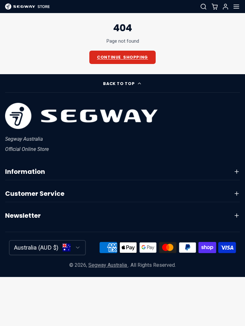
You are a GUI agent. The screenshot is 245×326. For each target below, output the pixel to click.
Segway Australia (108, 265)
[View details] (81, 116)
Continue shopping (122, 57)
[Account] (225, 6)
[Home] (27, 7)
